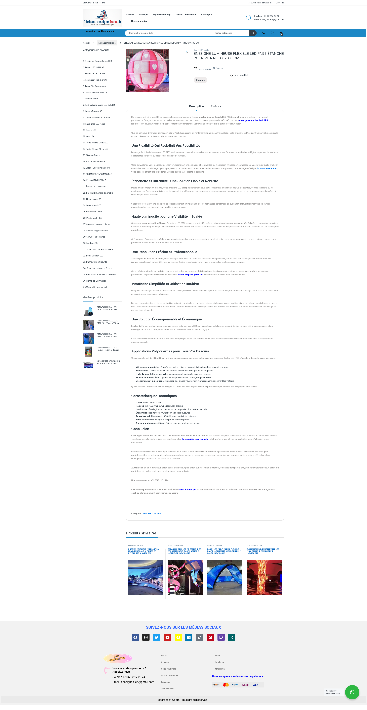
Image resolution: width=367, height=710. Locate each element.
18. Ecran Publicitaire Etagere (96, 168)
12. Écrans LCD (89, 130)
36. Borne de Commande (94, 281)
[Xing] (231, 637)
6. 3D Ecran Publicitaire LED (95, 92)
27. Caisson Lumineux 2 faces (96, 224)
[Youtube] (167, 637)
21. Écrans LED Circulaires (94, 186)
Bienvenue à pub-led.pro (94, 3)
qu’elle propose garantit (190, 274)
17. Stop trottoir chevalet (94, 161)
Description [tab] (196, 106)
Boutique (280, 3)
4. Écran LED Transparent (95, 80)
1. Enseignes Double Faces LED (97, 61)
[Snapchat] (178, 637)
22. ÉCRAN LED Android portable (98, 193)
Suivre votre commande (261, 3)
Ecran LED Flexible (107, 43)
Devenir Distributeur (185, 14)
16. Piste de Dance (91, 155)
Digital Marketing (161, 14)
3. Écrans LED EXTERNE (94, 73)
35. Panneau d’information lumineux (99, 274)
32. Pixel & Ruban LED (93, 255)
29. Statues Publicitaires (94, 237)
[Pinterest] (210, 637)
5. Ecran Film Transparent (94, 86)
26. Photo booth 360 (92, 218)
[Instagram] (146, 637)
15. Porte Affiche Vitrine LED (96, 149)
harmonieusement (266, 168)
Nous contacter (139, 21)
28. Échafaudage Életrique (95, 230)
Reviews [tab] (216, 106)
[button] (187, 52)
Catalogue (206, 14)
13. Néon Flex (89, 136)
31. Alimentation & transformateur (98, 249)
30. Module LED (90, 243)
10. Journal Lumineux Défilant (96, 117)
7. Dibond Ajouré (90, 98)
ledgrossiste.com (169, 700)
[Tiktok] (199, 637)
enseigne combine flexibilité (253, 120)
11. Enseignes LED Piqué (94, 124)
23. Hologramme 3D (92, 199)
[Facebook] (135, 637)
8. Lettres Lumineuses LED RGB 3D (99, 105)
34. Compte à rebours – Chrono (97, 268)
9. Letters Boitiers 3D (92, 111)
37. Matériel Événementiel (95, 287)
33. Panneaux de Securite (95, 262)
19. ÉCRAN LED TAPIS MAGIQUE (97, 174)
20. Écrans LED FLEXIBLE (94, 180)
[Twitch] (221, 637)
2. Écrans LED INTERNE (93, 67)
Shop (217, 655)
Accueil (130, 14)
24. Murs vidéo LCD (92, 205)
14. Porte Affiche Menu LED (95, 142)
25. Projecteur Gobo (92, 211)
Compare (220, 68)
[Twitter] (156, 637)
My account (220, 669)
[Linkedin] (188, 637)
